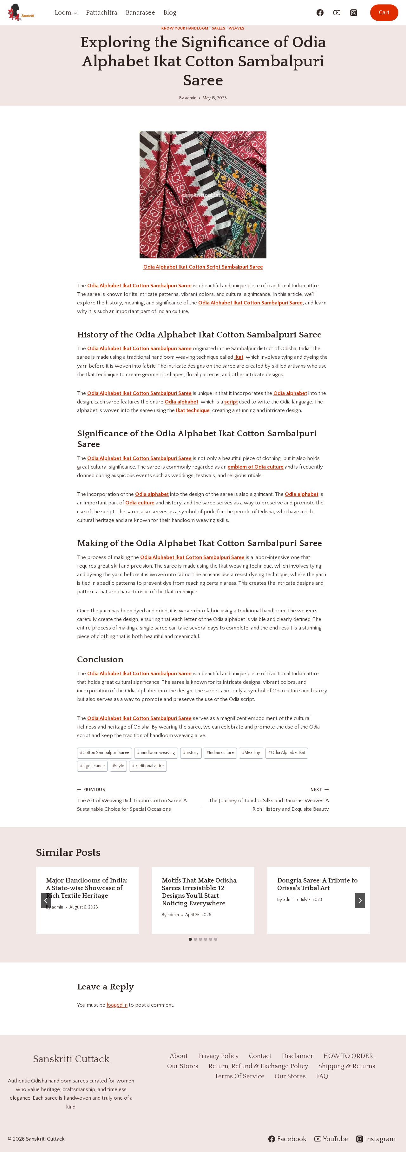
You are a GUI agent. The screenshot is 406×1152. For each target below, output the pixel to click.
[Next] (360, 900)
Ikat (238, 357)
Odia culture (139, 503)
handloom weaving (156, 752)
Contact (260, 1056)
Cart (384, 13)
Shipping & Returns (346, 1066)
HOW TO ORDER (348, 1056)
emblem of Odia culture (256, 467)
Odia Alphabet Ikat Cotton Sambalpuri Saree (139, 286)
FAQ (322, 1076)
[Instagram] (354, 13)
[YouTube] (337, 13)
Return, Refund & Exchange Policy (258, 1066)
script (231, 402)
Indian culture (220, 752)
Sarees (219, 28)
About (179, 1056)
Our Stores (182, 1066)
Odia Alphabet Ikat (286, 752)
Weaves (237, 28)
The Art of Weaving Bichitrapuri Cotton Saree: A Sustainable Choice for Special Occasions (132, 799)
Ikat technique (193, 410)
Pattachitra (101, 12)
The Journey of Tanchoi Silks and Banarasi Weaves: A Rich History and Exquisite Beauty (269, 799)
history (191, 752)
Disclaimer (297, 1056)
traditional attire (148, 766)
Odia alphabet (290, 393)
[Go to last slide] (46, 900)
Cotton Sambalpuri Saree (104, 752)
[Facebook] (320, 13)
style (118, 766)
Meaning (251, 752)
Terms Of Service (239, 1076)
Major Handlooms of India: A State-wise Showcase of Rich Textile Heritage (87, 888)
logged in (117, 1005)
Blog (169, 12)
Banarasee (140, 12)
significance (92, 766)
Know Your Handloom (184, 28)
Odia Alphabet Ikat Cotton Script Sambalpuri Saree (203, 267)
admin (190, 98)
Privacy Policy (218, 1056)
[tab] (190, 939)
